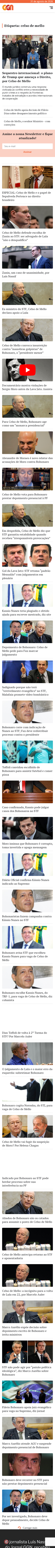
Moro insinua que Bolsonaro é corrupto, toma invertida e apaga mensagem (27, 845)
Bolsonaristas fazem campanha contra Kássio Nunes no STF (27, 918)
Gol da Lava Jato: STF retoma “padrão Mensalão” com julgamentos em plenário (26, 574)
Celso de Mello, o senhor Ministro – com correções (27, 123)
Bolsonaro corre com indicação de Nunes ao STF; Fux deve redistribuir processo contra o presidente (25, 730)
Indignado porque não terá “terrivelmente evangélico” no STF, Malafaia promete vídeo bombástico (25, 690)
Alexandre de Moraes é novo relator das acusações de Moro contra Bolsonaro (27, 460)
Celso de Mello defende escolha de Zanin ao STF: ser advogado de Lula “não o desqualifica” (25, 236)
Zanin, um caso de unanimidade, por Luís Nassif (25, 274)
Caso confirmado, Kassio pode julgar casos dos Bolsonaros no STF (25, 809)
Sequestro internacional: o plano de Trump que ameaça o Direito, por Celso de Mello (27, 77)
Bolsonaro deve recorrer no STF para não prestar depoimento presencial (25, 1481)
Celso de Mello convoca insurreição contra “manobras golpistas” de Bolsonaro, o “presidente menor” (24, 349)
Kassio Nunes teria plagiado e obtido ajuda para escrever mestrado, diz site (26, 612)
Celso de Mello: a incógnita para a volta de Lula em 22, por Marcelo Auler (27, 1292)
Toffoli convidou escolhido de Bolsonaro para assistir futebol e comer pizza (27, 770)
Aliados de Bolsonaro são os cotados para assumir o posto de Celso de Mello (27, 1220)
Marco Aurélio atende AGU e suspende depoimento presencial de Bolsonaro (26, 1445)
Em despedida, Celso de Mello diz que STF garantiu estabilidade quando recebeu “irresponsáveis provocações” (26, 534)
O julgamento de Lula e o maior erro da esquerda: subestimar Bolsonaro (27, 1071)
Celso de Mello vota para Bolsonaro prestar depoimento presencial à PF (25, 496)
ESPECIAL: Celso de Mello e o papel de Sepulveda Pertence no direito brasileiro (26, 196)
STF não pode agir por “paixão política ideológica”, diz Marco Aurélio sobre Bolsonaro (26, 1370)
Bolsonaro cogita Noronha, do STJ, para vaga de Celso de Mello (27, 1107)
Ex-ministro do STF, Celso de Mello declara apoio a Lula (24, 311)
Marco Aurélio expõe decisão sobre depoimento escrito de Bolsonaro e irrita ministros (24, 1330)
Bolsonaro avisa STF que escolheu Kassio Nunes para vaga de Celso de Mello (25, 956)
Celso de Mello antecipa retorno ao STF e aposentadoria (27, 1256)
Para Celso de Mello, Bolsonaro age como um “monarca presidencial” (24, 423)
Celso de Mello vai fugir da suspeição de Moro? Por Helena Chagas (25, 1143)
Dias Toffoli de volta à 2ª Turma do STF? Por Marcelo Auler (24, 1034)
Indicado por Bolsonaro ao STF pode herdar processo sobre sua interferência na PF (25, 1181)
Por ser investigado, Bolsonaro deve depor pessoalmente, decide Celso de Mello (25, 1520)
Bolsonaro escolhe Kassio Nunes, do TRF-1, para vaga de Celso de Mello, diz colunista (27, 996)
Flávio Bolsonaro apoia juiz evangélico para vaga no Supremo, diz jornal (26, 1409)
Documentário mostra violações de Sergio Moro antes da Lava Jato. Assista (27, 387)
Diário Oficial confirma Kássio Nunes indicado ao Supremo (25, 882)
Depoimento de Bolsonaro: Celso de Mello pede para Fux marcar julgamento (25, 650)
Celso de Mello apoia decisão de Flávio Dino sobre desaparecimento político (26, 111)
